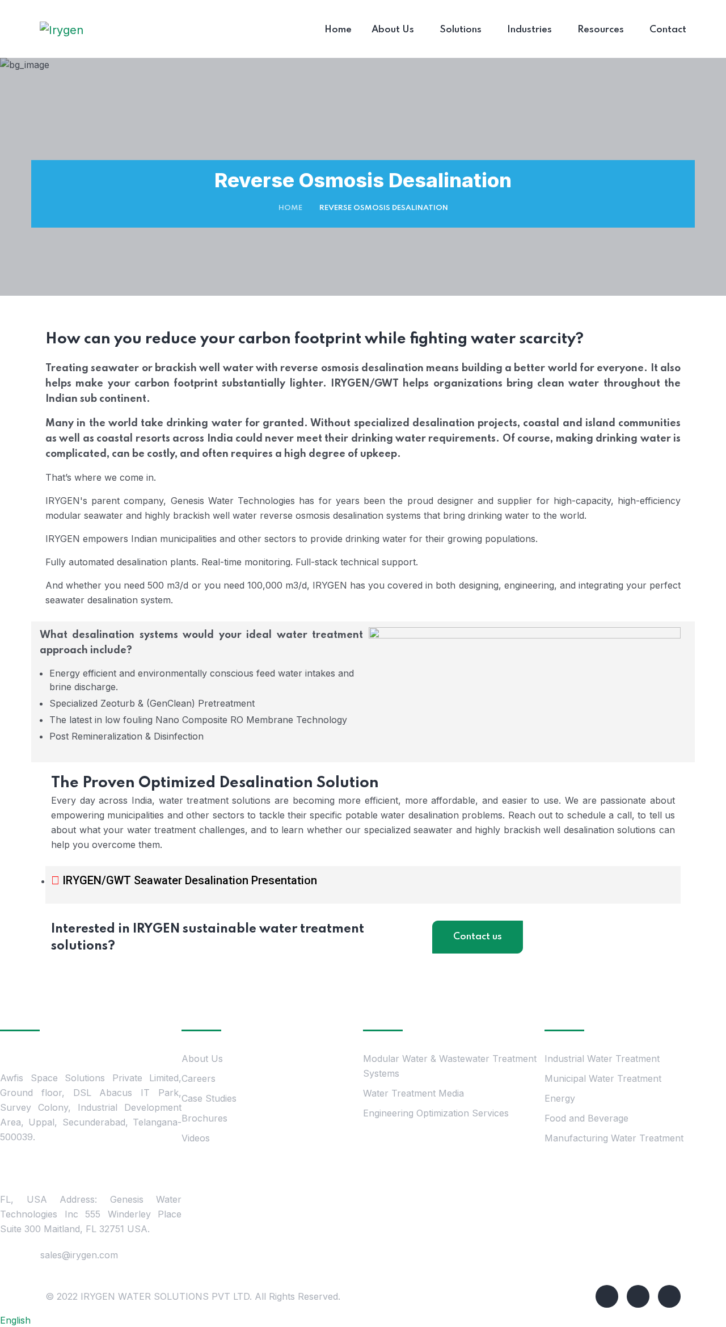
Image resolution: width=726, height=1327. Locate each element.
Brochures (204, 1118)
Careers (199, 1078)
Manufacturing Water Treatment (613, 1138)
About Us (202, 1058)
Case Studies (209, 1098)
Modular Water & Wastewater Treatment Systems (450, 1066)
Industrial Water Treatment (602, 1058)
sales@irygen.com (79, 1255)
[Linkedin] (669, 1296)
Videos (196, 1138)
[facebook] (607, 1296)
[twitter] (638, 1296)
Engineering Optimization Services (436, 1113)
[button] (363, 1320)
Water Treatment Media (413, 1093)
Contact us (477, 937)
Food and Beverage (586, 1118)
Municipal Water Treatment (602, 1078)
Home (290, 208)
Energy (561, 1098)
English (15, 1320)
